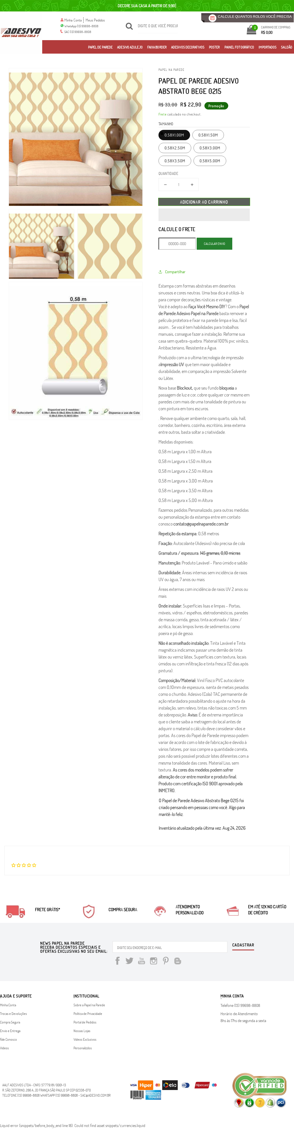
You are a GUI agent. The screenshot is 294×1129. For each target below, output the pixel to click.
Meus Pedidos (95, 20)
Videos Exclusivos (85, 1039)
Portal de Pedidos (85, 1022)
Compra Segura (10, 1022)
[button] (204, 214)
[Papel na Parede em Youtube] (141, 962)
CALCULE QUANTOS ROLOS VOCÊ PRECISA (255, 17)
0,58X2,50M (175, 148)
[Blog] (177, 962)
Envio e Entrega (10, 1030)
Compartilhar (175, 271)
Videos (4, 1048)
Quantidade (168, 173)
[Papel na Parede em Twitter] (129, 962)
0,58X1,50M (208, 135)
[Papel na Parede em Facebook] (117, 962)
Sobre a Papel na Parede (89, 1005)
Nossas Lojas (82, 1030)
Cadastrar (243, 945)
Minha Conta (73, 20)
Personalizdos (83, 1048)
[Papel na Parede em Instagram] (153, 962)
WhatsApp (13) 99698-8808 (81, 26)
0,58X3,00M (210, 148)
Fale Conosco (8, 1039)
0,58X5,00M (210, 160)
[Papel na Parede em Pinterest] (165, 962)
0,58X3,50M (175, 160)
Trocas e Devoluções (13, 1013)
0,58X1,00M (174, 135)
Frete (162, 114)
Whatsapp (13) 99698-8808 (59, 1095)
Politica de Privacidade (88, 1013)
